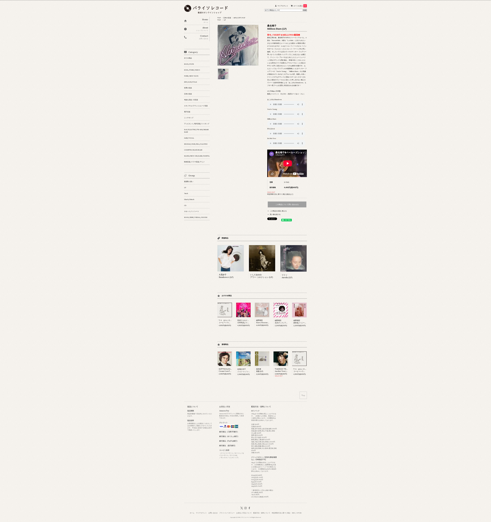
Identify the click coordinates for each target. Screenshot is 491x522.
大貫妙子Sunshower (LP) (226, 275)
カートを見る (299, 6)
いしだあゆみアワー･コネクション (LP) (261, 275)
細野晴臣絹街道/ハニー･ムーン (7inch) (304, 321)
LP (225, 20)
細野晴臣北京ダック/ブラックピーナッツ (287, 321)
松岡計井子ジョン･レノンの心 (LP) (246, 370)
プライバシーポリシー (227, 513)
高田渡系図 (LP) (259, 370)
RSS (293, 513)
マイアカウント (282, 6)
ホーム (192, 513)
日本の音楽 (227, 18)
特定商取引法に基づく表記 (281, 513)
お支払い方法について (244, 513)
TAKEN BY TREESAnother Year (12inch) (283, 370)
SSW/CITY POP (239, 18)
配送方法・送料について (261, 513)
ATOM (299, 513)
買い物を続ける (275, 214)
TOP (219, 18)
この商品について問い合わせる (287, 204)
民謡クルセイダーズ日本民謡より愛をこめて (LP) (248, 321)
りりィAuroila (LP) (287, 276)
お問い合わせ (213, 513)
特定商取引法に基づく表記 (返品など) (280, 194)
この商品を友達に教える (278, 211)
